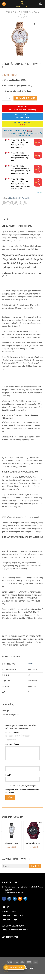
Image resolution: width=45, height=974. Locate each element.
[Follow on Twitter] (15, 899)
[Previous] (1, 836)
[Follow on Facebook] (4, 899)
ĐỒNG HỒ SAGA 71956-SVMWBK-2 (11, 843)
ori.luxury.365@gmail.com (14, 892)
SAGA (36, 12)
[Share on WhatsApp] (4, 203)
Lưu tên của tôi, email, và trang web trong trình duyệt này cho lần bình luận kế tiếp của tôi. (22, 789)
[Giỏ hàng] (41, 4)
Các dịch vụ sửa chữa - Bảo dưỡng (15, 930)
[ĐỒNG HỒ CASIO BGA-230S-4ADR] (33, 830)
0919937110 (9, 890)
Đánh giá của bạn (12, 732)
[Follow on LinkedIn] (25, 899)
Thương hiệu (25, 12)
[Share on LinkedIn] (25, 203)
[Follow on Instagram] (9, 899)
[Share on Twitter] (12, 203)
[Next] (43, 836)
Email (8, 775)
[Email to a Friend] (16, 203)
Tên (7, 764)
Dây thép (31, 664)
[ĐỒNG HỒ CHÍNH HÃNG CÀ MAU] (22, 4)
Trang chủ (11, 12)
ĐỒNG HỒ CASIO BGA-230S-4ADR (33, 843)
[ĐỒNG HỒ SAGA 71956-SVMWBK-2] (11, 830)
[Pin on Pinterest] (20, 203)
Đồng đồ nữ (13, 198)
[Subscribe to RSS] (20, 899)
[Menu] (4, 4)
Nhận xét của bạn (13, 744)
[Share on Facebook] (8, 203)
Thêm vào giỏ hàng (25, 98)
